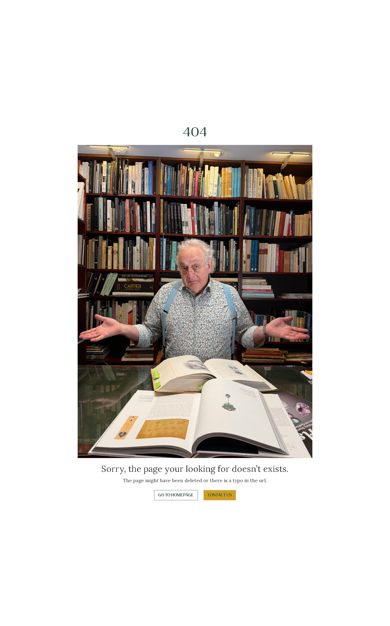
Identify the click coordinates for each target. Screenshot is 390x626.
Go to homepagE (176, 495)
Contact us (220, 495)
